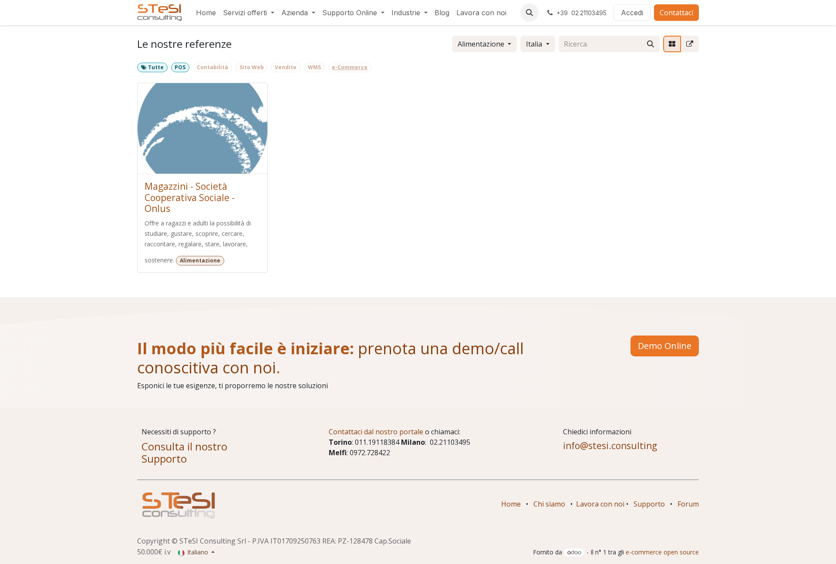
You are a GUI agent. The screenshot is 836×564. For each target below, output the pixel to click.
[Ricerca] (650, 44)
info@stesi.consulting (610, 446)
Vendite (286, 67)
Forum (688, 504)
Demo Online (664, 346)
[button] (529, 12)
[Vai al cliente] (202, 128)
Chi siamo (549, 504)
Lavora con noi (600, 504)
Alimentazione (481, 44)
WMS (314, 67)
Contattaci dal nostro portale (376, 431)
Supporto (649, 504)
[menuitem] (205, 12)
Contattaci (676, 12)
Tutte (155, 67)
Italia (534, 44)
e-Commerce (349, 67)
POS (180, 67)
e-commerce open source (662, 552)
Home (511, 504)
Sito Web (251, 67)
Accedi (632, 12)
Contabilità (212, 67)
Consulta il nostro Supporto (184, 452)
